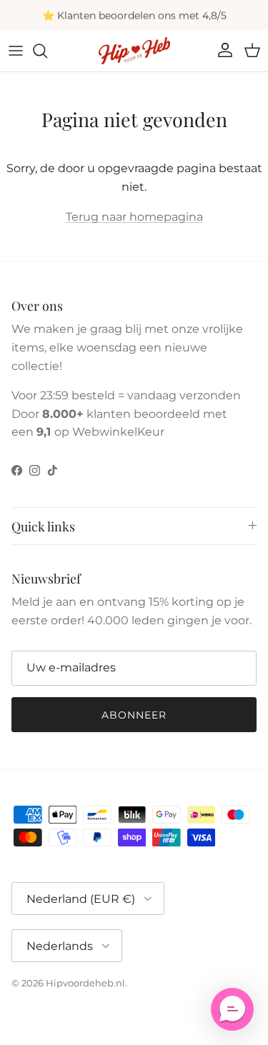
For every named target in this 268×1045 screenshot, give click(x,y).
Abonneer (134, 715)
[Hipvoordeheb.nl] (134, 50)
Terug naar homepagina (134, 217)
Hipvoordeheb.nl (85, 983)
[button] (232, 1009)
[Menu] (15, 50)
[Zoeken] (47, 50)
